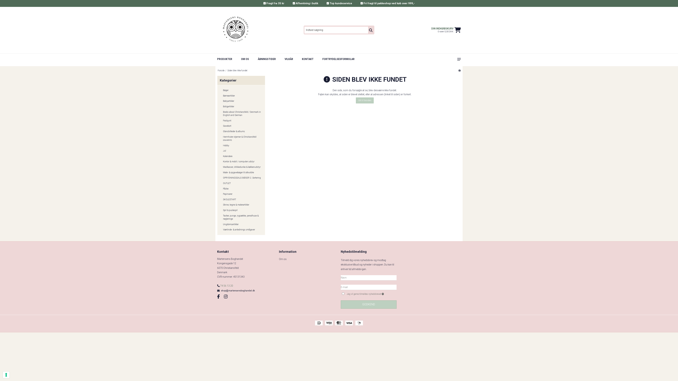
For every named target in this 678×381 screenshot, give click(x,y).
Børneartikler (229, 96)
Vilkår (289, 59)
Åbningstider (267, 59)
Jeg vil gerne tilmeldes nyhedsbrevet (372, 293)
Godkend (368, 304)
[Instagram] (226, 296)
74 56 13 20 (226, 285)
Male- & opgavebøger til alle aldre (238, 172)
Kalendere (227, 156)
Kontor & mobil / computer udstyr (238, 161)
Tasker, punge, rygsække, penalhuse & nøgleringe (241, 217)
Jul (224, 151)
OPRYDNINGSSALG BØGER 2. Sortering (242, 178)
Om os (245, 59)
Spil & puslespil (230, 210)
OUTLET (227, 183)
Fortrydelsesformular (338, 59)
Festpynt (227, 120)
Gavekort (227, 126)
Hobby (226, 145)
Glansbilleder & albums (234, 131)
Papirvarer (227, 194)
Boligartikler (228, 106)
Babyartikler (228, 101)
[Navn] (369, 277)
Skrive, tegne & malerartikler (236, 205)
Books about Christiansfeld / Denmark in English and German (242, 113)
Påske (225, 189)
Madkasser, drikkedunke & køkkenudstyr (242, 167)
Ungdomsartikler (231, 224)
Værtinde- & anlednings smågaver (239, 229)
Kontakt (308, 59)
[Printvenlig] (459, 70)
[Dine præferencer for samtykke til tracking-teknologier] (6, 374)
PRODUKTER (224, 59)
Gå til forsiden (364, 100)
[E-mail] (369, 287)
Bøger (225, 90)
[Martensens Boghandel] (236, 30)
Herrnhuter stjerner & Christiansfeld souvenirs (239, 138)
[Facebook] (218, 296)
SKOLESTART (229, 199)
